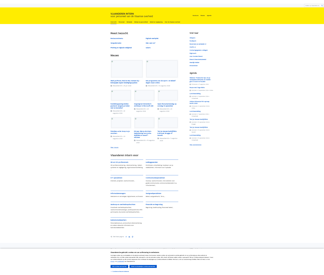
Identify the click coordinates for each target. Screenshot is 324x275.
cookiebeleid (120, 261)
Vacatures (195, 15)
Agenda (209, 15)
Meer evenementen (195, 145)
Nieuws (203, 15)
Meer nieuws (114, 147)
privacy (113, 261)
